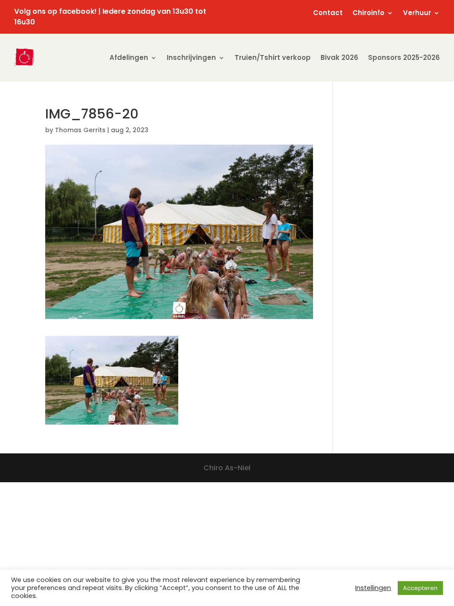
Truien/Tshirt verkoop (273, 57)
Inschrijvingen (191, 57)
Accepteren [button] (420, 588)
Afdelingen (129, 57)
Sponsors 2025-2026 (404, 57)
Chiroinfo (368, 13)
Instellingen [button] (373, 588)
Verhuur (417, 13)
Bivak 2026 (339, 57)
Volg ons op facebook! (55, 11)
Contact (328, 13)
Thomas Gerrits (80, 130)
